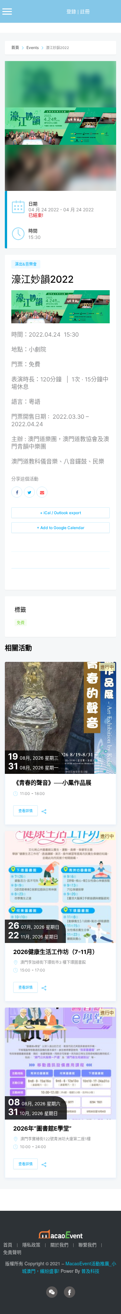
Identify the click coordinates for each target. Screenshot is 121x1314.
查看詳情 (25, 811)
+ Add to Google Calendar (61, 527)
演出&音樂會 (26, 264)
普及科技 (90, 1271)
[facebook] (70, 1292)
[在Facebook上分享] (16, 492)
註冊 (85, 11)
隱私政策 (31, 1244)
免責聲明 (12, 1252)
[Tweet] (29, 492)
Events (32, 47)
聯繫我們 (87, 1244)
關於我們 (59, 1244)
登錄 (71, 11)
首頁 (15, 47)
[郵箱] (41, 492)
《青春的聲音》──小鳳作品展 (52, 782)
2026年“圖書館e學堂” (42, 1128)
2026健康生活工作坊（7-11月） (55, 951)
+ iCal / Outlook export (60, 512)
